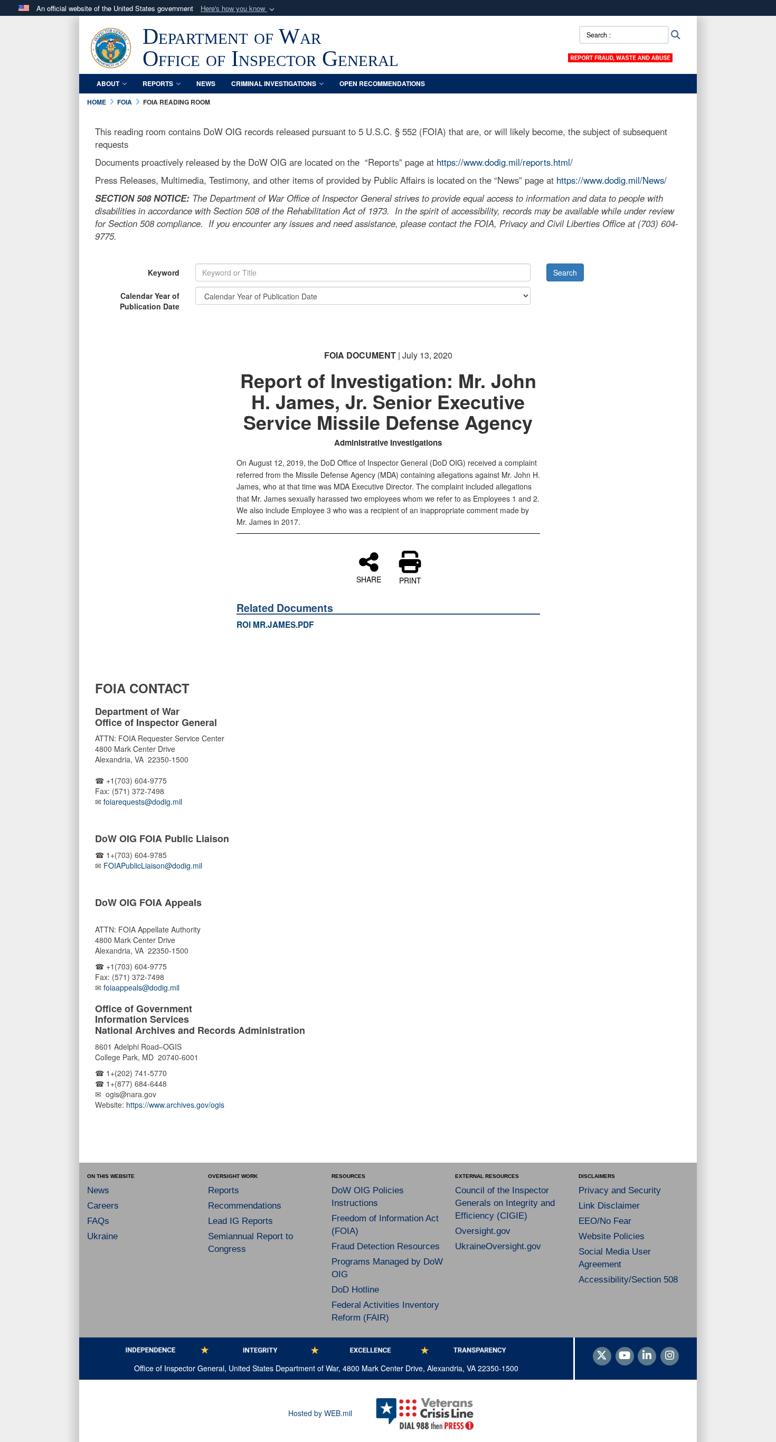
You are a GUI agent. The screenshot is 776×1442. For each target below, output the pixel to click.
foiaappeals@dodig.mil (141, 987)
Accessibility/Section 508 (628, 1280)
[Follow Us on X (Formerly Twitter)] (602, 1356)
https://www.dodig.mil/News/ (611, 180)
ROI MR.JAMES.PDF (275, 624)
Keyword (163, 272)
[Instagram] (669, 1356)
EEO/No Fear (605, 1221)
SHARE (368, 578)
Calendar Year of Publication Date (149, 301)
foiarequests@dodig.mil (143, 801)
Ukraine (102, 1236)
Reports (158, 83)
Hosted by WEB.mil (320, 1413)
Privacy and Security (620, 1190)
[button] (239, 8)
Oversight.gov (482, 1231)
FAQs (98, 1221)
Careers (103, 1206)
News (205, 83)
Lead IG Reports (240, 1221)
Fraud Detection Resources (386, 1246)
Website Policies (612, 1236)
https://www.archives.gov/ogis (175, 1104)
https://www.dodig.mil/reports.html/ (505, 162)
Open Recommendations (382, 83)
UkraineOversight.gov (498, 1246)
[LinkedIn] (647, 1356)
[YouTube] (625, 1356)
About (108, 83)
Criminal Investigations (273, 83)
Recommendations (244, 1206)
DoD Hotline (355, 1290)
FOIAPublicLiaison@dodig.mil (152, 865)
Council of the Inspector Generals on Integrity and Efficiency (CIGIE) (505, 1203)
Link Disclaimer (609, 1206)
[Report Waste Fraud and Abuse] (620, 56)
